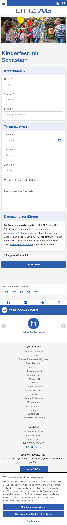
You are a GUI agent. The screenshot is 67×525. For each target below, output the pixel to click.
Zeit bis (8, 164)
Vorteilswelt (33, 413)
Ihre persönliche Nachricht (19, 191)
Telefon (8, 94)
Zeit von (8, 149)
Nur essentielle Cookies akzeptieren (33, 514)
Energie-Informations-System (34, 359)
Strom (33, 410)
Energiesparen (33, 363)
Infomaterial (33, 378)
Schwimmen (33, 402)
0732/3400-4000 (35, 443)
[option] (33, 326)
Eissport (33, 355)
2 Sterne (14, 291)
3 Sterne (21, 291)
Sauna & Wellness (33, 398)
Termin (8, 134)
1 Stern (7, 291)
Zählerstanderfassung (33, 417)
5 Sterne (36, 291)
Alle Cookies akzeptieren (33, 507)
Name (7, 79)
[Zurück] (3, 326)
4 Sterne (29, 291)
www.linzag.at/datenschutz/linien (20, 233)
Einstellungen (33, 521)
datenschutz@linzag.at (22, 244)
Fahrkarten (33, 367)
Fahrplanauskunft (34, 371)
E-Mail (7, 109)
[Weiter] (63, 326)
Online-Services (33, 390)
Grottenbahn (33, 375)
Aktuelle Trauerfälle (33, 351)
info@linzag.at (33, 447)
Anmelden (33, 469)
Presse (33, 394)
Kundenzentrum (33, 386)
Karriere (33, 382)
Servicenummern (33, 406)
